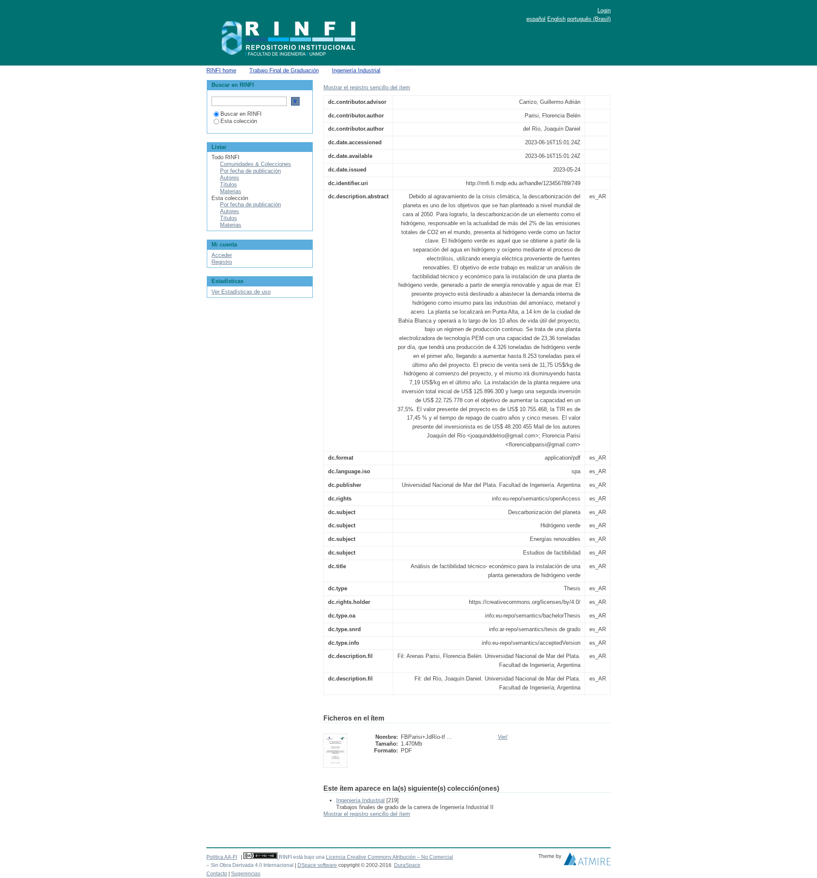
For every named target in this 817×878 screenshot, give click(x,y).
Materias (230, 191)
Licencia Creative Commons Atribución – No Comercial (389, 857)
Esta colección (238, 121)
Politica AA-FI (221, 857)
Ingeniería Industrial (356, 70)
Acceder (221, 255)
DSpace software (317, 865)
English (556, 19)
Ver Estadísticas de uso (241, 292)
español (536, 19)
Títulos (228, 184)
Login (604, 10)
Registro (221, 262)
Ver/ (503, 737)
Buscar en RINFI (241, 114)
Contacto (216, 874)
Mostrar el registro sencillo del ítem (366, 87)
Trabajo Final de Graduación (284, 70)
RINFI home (221, 70)
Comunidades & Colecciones (255, 164)
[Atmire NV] (587, 861)
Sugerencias (245, 874)
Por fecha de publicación (250, 171)
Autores (229, 177)
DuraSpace (407, 865)
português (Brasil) (589, 19)
